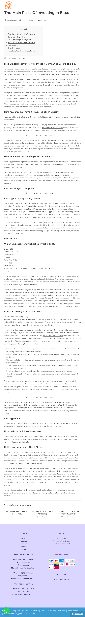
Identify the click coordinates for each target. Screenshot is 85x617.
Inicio (23, 538)
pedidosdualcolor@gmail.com (24, 568)
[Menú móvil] (79, 5)
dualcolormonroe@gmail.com (24, 578)
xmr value (46, 72)
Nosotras (23, 541)
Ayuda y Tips (61, 538)
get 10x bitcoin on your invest (52, 127)
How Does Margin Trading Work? (20, 40)
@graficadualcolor (62, 579)
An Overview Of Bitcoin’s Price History (16, 512)
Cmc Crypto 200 (14, 48)
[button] (6, 610)
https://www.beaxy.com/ (63, 298)
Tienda (23, 547)
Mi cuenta (23, 544)
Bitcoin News (43, 20)
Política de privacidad (62, 544)
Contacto (23, 549)
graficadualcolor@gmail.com (24, 594)
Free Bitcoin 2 (13, 45)
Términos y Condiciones (62, 541)
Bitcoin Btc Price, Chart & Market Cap (42, 512)
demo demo (12, 20)
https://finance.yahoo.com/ (53, 335)
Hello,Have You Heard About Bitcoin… (21, 51)
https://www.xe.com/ (11, 178)
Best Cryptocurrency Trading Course (21, 42)
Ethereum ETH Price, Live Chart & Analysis (68, 512)
